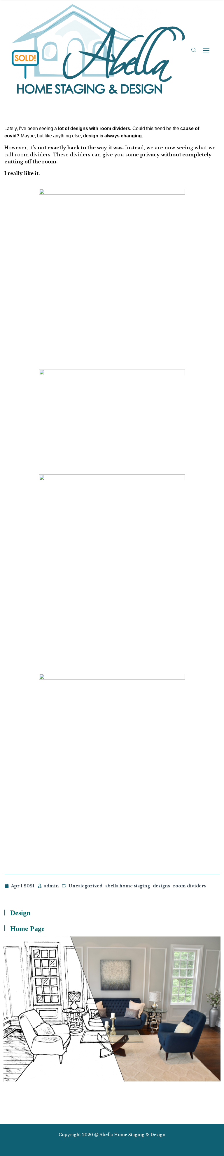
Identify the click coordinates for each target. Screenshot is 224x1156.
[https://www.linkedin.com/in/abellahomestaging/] (117, 1145)
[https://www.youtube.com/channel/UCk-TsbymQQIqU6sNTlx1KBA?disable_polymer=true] (127, 1145)
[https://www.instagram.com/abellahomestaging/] (107, 1145)
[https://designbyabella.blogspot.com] (138, 1145)
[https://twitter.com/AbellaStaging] (96, 1145)
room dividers (189, 886)
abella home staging (127, 886)
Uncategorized (85, 886)
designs (161, 886)
